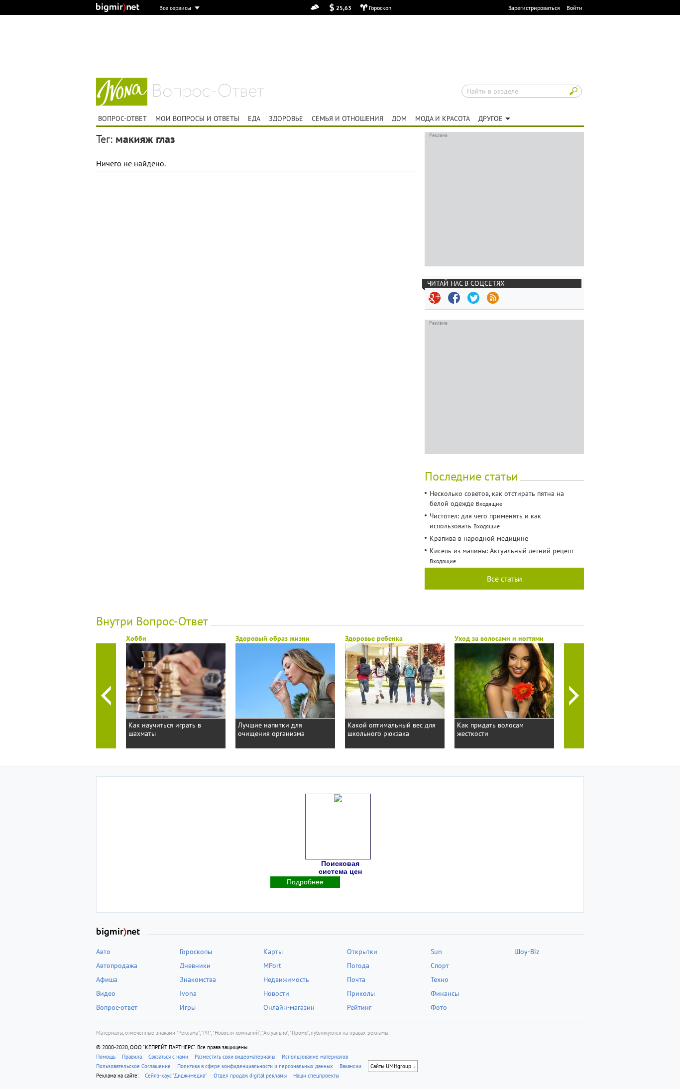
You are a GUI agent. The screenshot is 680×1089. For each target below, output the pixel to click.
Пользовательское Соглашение (133, 1066)
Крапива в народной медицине (479, 538)
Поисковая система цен (340, 867)
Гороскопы (196, 951)
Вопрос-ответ (208, 92)
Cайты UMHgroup (390, 1066)
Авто (103, 951)
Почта (356, 979)
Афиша (106, 979)
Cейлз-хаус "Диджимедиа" (176, 1075)
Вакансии (350, 1066)
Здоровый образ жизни (272, 638)
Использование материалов (315, 1056)
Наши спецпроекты (316, 1075)
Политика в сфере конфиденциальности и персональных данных (255, 1066)
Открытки (362, 951)
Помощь (105, 1056)
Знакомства (198, 979)
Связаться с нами (168, 1056)
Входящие (489, 503)
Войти (574, 7)
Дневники (195, 965)
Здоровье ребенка (374, 638)
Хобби (136, 638)
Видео (105, 993)
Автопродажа (116, 965)
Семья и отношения (347, 118)
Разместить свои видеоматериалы (235, 1056)
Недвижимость (286, 979)
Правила (132, 1056)
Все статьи (504, 579)
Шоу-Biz (526, 951)
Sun (436, 951)
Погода (358, 965)
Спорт (440, 965)
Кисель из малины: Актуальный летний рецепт (502, 550)
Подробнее (305, 882)
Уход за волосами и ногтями (499, 638)
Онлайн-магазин (289, 1007)
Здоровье (286, 118)
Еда (254, 118)
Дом (399, 118)
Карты (273, 951)
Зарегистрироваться (534, 7)
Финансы (445, 993)
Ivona (188, 993)
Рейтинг (359, 1007)
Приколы (361, 993)
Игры (188, 1007)
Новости (276, 993)
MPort (272, 965)
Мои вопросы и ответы (197, 118)
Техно (440, 979)
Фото (439, 1007)
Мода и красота (442, 118)
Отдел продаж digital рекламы (250, 1075)
